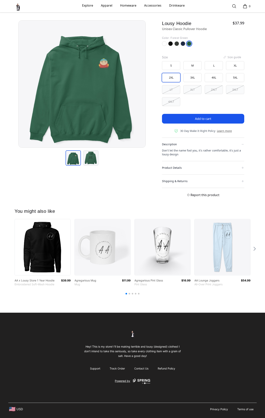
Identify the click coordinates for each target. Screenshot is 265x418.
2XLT (214, 89)
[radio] (171, 65)
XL (235, 65)
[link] (42, 247)
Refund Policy (166, 368)
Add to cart (203, 119)
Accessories (152, 5)
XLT (192, 89)
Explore (87, 5)
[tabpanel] (82, 84)
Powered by (122, 381)
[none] (232, 57)
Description (169, 144)
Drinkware (177, 5)
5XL (235, 77)
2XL (171, 77)
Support (95, 368)
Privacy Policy (219, 409)
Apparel (106, 5)
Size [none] (165, 57)
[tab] (73, 158)
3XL (192, 77)
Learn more (224, 131)
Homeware (128, 5)
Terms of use (245, 409)
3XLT (235, 89)
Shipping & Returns (175, 181)
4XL (214, 77)
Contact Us (141, 368)
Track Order (117, 368)
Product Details (172, 168)
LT (171, 89)
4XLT (171, 101)
